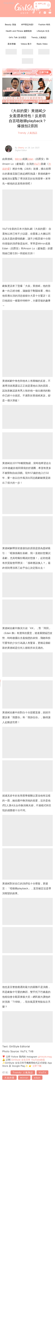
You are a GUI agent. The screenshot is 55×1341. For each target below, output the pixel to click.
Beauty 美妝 (10, 24)
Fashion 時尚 (44, 24)
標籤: (6, 1072)
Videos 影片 (26, 44)
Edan (30, 158)
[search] (50, 10)
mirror (24, 1077)
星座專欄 (12, 44)
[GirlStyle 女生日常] (27, 8)
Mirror (18, 158)
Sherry (21, 147)
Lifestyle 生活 (43, 31)
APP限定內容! (27, 24)
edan (37, 1077)
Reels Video (42, 44)
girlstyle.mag (45, 1056)
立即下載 (36, 1065)
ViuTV (37, 163)
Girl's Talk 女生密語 (17, 37)
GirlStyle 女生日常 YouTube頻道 (28, 1059)
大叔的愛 (9, 1077)
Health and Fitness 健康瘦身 (19, 31)
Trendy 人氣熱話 (38, 37)
